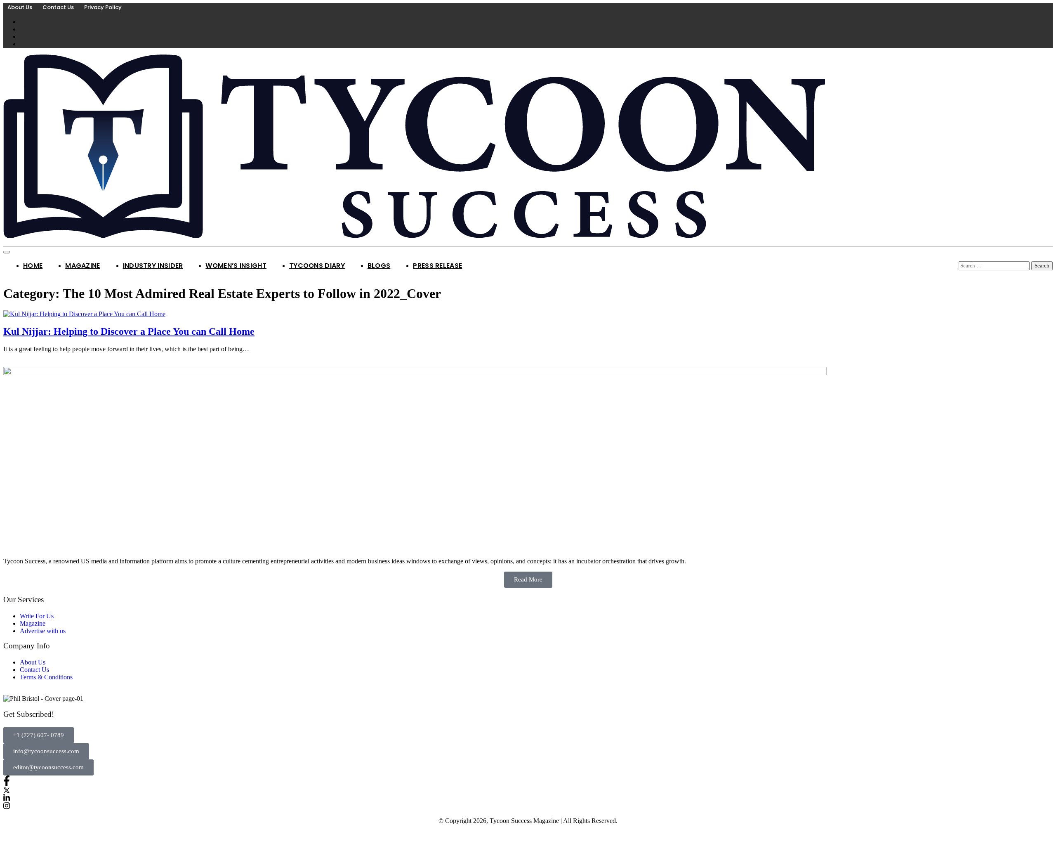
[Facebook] (528, 780)
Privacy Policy (103, 7)
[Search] (961, 257)
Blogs (379, 265)
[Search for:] (995, 265)
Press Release (437, 265)
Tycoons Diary (317, 265)
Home (32, 265)
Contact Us (58, 7)
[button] (38, 735)
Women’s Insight (235, 265)
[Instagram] (528, 805)
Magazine (82, 265)
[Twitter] (528, 789)
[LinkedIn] (528, 797)
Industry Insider (153, 265)
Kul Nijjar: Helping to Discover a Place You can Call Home (129, 331)
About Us (19, 7)
